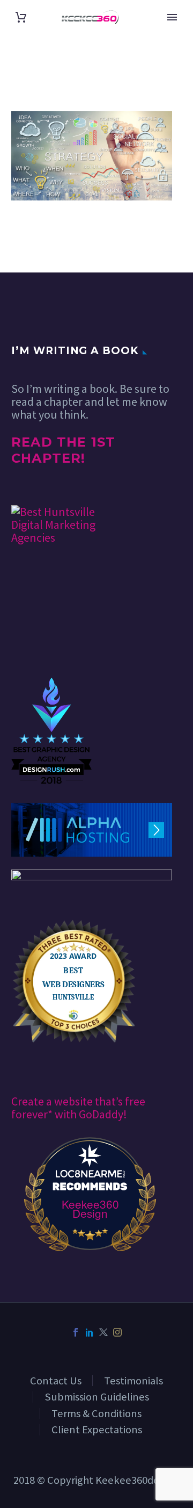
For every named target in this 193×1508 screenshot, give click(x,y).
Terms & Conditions (96, 1413)
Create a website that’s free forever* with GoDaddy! (78, 1108)
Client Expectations (96, 1429)
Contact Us (55, 1380)
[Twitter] (103, 1332)
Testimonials (133, 1380)
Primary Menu (172, 17)
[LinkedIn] (89, 1332)
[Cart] (21, 17)
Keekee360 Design (90, 1209)
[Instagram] (117, 1332)
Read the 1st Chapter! (63, 450)
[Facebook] (75, 1332)
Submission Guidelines (96, 1396)
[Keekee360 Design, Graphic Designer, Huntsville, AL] (51, 645)
